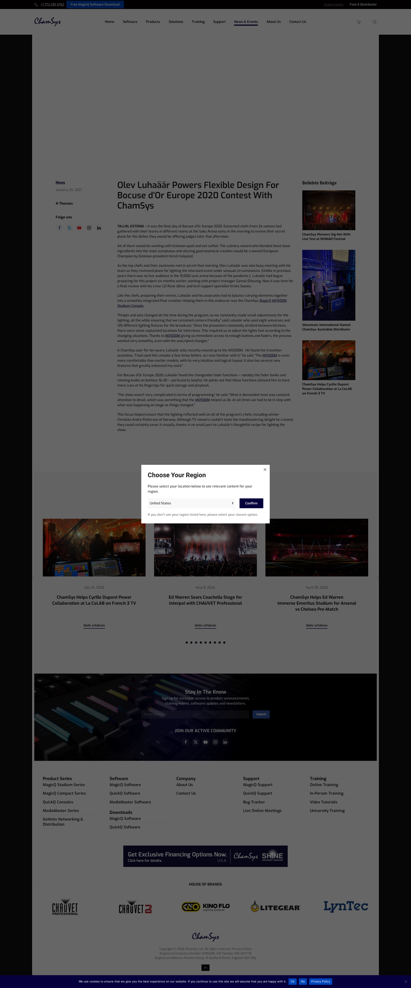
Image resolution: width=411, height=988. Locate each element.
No (303, 981)
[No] (406, 981)
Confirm (251, 503)
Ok (293, 981)
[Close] (265, 469)
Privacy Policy (320, 981)
